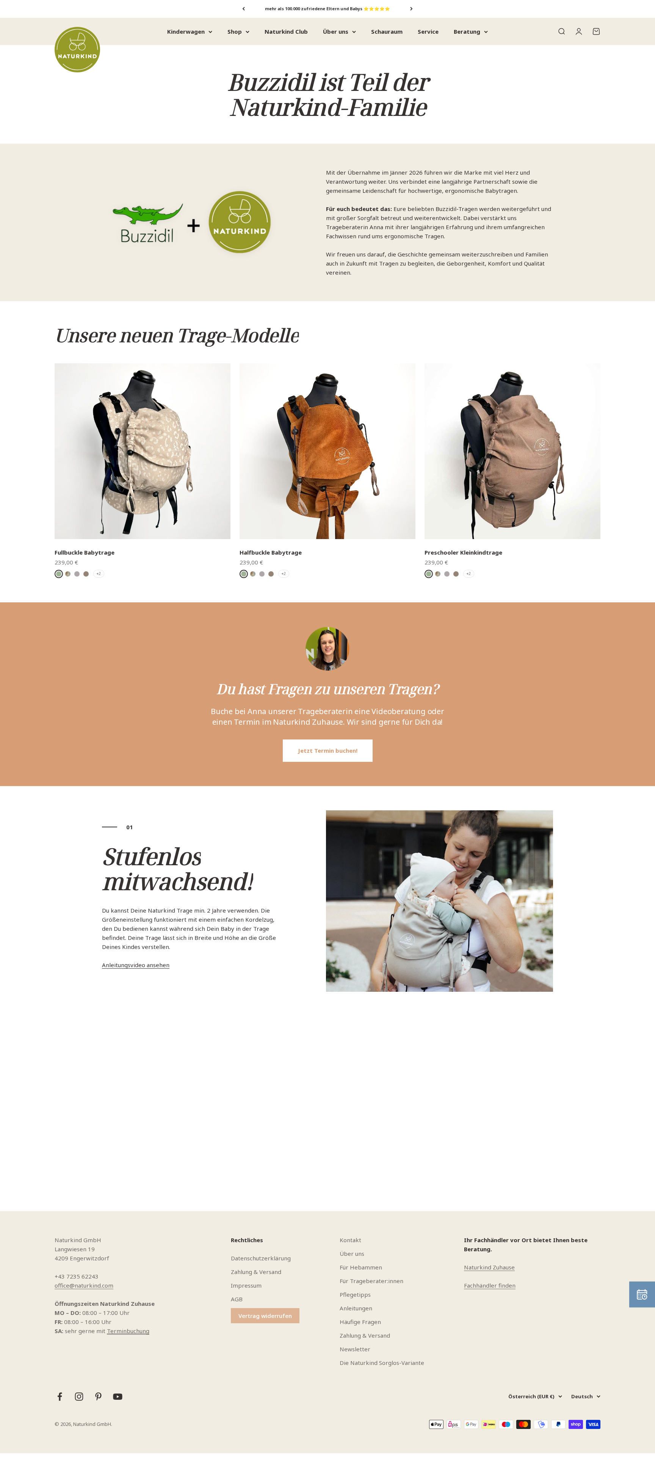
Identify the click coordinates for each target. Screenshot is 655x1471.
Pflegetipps (355, 1294)
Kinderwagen (186, 31)
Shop (234, 31)
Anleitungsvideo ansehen (135, 965)
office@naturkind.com (84, 1285)
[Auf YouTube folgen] (118, 1396)
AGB (237, 1299)
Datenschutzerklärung (261, 1258)
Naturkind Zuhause (489, 1267)
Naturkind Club (286, 31)
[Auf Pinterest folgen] (98, 1396)
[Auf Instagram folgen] (79, 1396)
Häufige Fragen (360, 1322)
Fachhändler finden (490, 1285)
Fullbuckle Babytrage (84, 552)
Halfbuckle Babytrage (271, 552)
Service (428, 31)
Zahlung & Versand (256, 1272)
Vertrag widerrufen (265, 1315)
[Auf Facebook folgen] (60, 1396)
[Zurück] (243, 9)
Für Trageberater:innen (371, 1281)
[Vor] (411, 9)
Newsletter (355, 1349)
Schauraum (387, 31)
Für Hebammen (361, 1267)
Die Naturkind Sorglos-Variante (382, 1362)
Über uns (335, 31)
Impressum (246, 1285)
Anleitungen (356, 1308)
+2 (99, 573)
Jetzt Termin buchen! (327, 750)
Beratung (467, 31)
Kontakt (350, 1240)
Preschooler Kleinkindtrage (463, 552)
